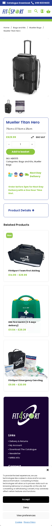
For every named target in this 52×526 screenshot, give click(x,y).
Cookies (18, 522)
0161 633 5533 (42, 2)
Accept (26, 499)
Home (6, 27)
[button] (47, 469)
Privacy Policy (30, 522)
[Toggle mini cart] (48, 11)
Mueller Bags (35, 27)
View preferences (26, 515)
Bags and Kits (19, 27)
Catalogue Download (18, 2)
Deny (26, 507)
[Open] (29, 11)
